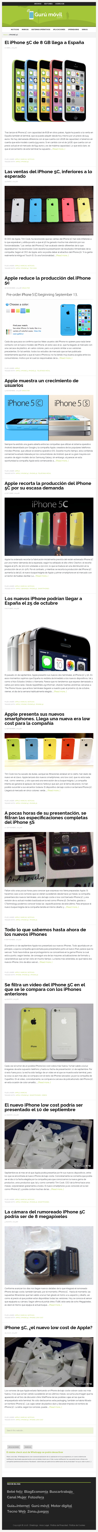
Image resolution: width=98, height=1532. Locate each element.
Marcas (23, 159)
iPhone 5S (33, 473)
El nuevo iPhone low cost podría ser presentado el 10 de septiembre (44, 1107)
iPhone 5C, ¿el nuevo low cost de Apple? (48, 1327)
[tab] (12, 1447)
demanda (25, 588)
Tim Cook (33, 268)
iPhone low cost (36, 1317)
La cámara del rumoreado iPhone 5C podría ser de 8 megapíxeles (45, 1214)
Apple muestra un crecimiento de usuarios (41, 383)
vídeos (44, 1095)
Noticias (31, 159)
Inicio (5, 35)
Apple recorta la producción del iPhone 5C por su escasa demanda (48, 485)
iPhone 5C (25, 162)
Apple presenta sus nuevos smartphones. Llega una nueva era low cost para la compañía (47, 718)
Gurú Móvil (49, 14)
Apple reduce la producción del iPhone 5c (48, 280)
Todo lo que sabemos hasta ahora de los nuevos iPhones (45, 932)
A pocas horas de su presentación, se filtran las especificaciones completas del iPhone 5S (46, 817)
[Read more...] (58, 149)
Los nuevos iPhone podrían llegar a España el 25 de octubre (43, 601)
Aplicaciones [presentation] (13, 1447)
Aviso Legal (44, 1525)
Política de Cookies (77, 1525)
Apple (17, 159)
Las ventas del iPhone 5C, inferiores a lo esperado (48, 174)
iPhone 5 (24, 371)
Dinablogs (34, 1525)
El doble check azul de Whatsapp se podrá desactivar (35, 1452)
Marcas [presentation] (28, 1447)
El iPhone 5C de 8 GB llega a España (44, 42)
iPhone (24, 704)
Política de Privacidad (59, 1525)
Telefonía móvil (43, 371)
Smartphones (43, 588)
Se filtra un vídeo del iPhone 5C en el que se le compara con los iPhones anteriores (45, 989)
